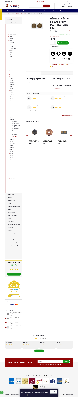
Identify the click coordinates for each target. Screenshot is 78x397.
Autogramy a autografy (12, 215)
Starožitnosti (10, 227)
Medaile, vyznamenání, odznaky (14, 206)
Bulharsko (12, 56)
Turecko (11, 172)
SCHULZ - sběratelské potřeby (49, 375)
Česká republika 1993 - (14, 66)
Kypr (11, 96)
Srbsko (11, 163)
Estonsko (12, 72)
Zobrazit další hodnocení (67, 115)
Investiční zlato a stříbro (12, 22)
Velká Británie (12, 178)
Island (11, 88)
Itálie (11, 90)
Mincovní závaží (11, 194)
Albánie (11, 44)
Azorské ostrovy (13, 48)
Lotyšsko (12, 104)
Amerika (10, 30)
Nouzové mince (14, 134)
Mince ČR (10, 248)
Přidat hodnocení (14, 274)
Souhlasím (53, 392)
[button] (34, 143)
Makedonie (12, 111)
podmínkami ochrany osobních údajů (54, 364)
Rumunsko (12, 151)
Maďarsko (12, 109)
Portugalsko (12, 147)
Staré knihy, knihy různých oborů (14, 242)
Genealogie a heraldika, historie (14, 224)
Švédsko (11, 168)
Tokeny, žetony (14, 136)
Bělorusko (12, 52)
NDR (12, 132)
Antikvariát (10, 254)
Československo (13, 63)
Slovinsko (12, 161)
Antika (10, 36)
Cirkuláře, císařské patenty (13, 245)
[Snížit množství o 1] (55, 43)
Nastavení (24, 395)
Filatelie (9, 218)
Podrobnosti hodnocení (66, 30)
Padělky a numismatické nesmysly (15, 187)
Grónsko (11, 80)
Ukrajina (11, 174)
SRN (12, 130)
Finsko (11, 74)
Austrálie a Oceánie (12, 34)
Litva (11, 100)
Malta (11, 113)
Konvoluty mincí (12, 191)
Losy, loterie (10, 230)
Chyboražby (11, 184)
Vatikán (11, 176)
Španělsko (12, 165)
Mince (9, 25)
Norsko (11, 141)
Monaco (11, 117)
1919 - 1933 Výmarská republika (16, 126)
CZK (69, 1)
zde (47, 392)
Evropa (10, 40)
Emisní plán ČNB (13, 70)
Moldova (11, 115)
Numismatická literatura (12, 236)
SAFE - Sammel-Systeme (37, 375)
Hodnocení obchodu (39, 335)
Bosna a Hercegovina (14, 54)
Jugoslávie (12, 94)
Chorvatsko (12, 84)
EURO (10, 180)
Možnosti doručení (55, 36)
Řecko (11, 155)
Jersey (11, 92)
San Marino (12, 157)
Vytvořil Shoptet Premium (68, 394)
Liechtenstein (12, 98)
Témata (10, 189)
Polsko (11, 145)
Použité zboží (10, 251)
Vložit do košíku (63, 43)
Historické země (14, 121)
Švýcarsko (12, 170)
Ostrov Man (12, 143)
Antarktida (11, 38)
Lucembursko (12, 107)
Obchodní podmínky (8, 1)
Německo (12, 119)
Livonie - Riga (12, 102)
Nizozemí (12, 139)
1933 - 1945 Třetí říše (15, 128)
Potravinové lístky (11, 233)
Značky (9, 257)
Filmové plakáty (11, 221)
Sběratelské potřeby (11, 200)
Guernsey (12, 82)
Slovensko (12, 159)
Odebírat (66, 361)
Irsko (11, 86)
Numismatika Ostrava (28, 375)
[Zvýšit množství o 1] (55, 42)
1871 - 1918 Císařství (15, 123)
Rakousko (12, 149)
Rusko (11, 153)
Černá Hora (12, 58)
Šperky (9, 209)
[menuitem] (9, 11)
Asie (10, 32)
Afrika (10, 28)
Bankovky (10, 197)
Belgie (11, 50)
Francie (11, 76)
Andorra (11, 46)
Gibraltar (11, 78)
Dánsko (11, 68)
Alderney (12, 42)
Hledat (46, 6)
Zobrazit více (39, 351)
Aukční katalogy (11, 239)
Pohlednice (10, 203)
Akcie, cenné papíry (11, 212)
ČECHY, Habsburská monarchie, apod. (14, 61)
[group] (34, 135)
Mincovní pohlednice (13, 182)
